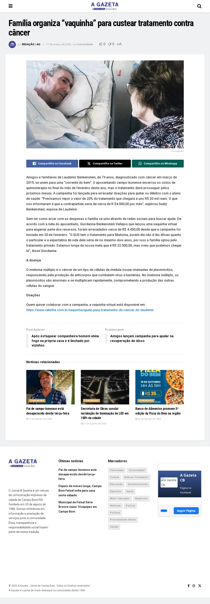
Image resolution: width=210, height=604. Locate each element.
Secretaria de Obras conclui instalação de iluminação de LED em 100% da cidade (105, 413)
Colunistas (116, 470)
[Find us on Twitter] (199, 585)
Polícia (130, 505)
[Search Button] (199, 6)
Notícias (115, 505)
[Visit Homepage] (105, 6)
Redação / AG (31, 44)
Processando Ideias (123, 519)
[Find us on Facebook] (188, 585)
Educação (116, 484)
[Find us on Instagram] (193, 585)
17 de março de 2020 (58, 44)
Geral (130, 491)
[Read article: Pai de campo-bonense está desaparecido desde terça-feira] (50, 387)
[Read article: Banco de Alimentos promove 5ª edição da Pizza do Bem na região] (159, 387)
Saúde (114, 526)
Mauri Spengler (120, 498)
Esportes (115, 491)
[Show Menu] (11, 6)
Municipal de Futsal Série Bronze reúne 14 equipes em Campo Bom (77, 507)
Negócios (141, 498)
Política (115, 512)
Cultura (114, 477)
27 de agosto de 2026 (40, 419)
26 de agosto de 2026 (149, 419)
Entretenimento (138, 484)
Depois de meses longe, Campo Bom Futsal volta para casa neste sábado (80, 490)
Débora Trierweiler (136, 477)
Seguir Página (186, 511)
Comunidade (84, 44)
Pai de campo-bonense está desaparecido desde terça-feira (77, 474)
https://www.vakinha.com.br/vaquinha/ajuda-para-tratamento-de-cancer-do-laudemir (90, 310)
